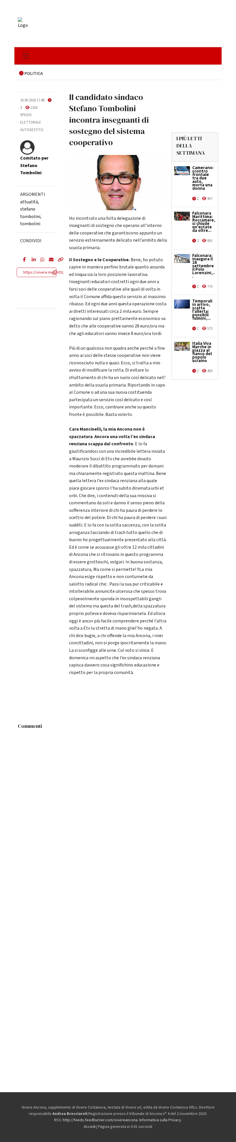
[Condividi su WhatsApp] (40, 260)
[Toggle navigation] (26, 56)
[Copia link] (57, 260)
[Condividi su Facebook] (23, 260)
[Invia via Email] (49, 260)
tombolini (30, 224)
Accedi (90, 1127)
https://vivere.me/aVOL (43, 272)
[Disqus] (118, 804)
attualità (29, 202)
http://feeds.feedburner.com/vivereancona (100, 1120)
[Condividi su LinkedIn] (32, 260)
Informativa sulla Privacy (160, 1120)
